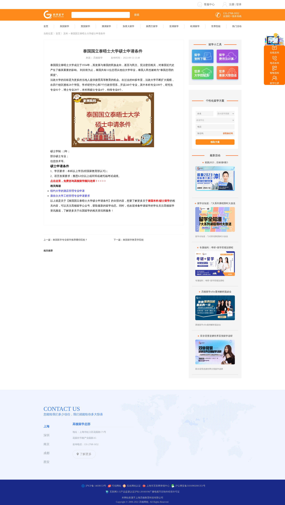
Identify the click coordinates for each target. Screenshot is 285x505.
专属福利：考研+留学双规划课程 (216, 247)
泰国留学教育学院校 (133, 240)
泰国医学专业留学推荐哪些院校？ (70, 240)
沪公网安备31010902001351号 (190, 486)
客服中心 (209, 4)
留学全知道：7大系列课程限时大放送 (216, 203)
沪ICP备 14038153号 (96, 486)
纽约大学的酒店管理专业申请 (67, 190)
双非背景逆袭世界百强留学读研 (216, 336)
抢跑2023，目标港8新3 (216, 162)
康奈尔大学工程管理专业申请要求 (70, 195)
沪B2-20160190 (142, 491)
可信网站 (116, 486)
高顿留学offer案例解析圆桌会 (216, 292)
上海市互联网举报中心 (158, 486)
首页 (58, 33)
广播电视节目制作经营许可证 (165, 491)
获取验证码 (228, 133)
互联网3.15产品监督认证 (122, 491)
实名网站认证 (134, 486)
